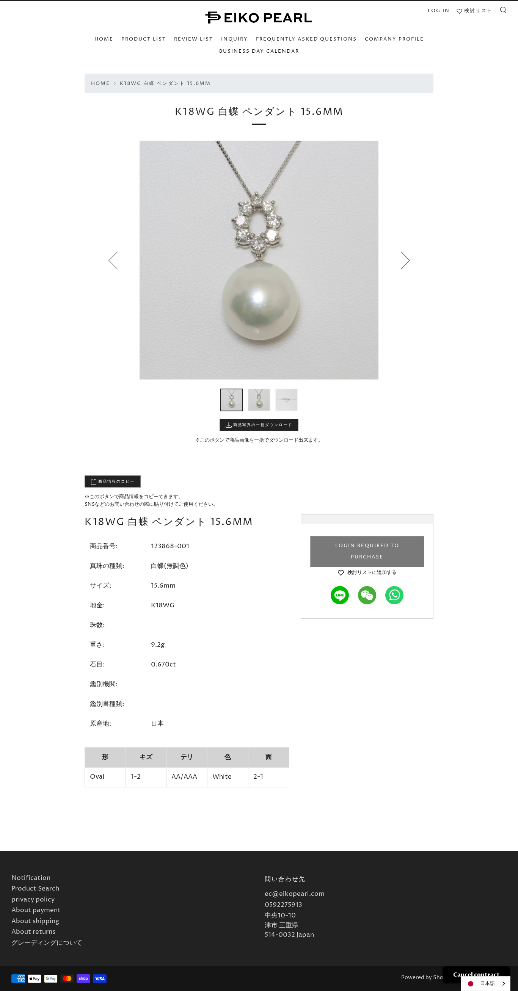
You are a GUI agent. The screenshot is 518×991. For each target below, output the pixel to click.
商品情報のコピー (116, 481)
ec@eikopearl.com (295, 893)
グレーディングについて (46, 942)
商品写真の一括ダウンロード (262, 425)
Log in (439, 10)
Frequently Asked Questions (306, 39)
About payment (36, 910)
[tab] (231, 400)
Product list (143, 39)
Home (100, 83)
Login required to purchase (367, 551)
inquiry (234, 39)
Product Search (35, 888)
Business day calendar (259, 51)
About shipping (35, 921)
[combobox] (485, 983)
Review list (193, 39)
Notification (30, 878)
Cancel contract (476, 974)
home (103, 39)
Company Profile (394, 39)
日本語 (487, 983)
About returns (33, 931)
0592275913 (283, 904)
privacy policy (33, 899)
